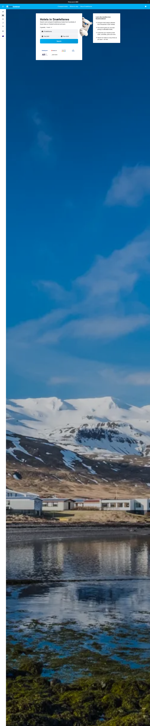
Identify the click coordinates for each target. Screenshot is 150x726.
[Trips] (3, 31)
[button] (148, 2)
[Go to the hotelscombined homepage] (13, 6)
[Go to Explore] (3, 26)
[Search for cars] (3, 19)
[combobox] (46, 27)
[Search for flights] (3, 11)
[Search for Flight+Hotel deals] (3, 22)
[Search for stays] (3, 15)
